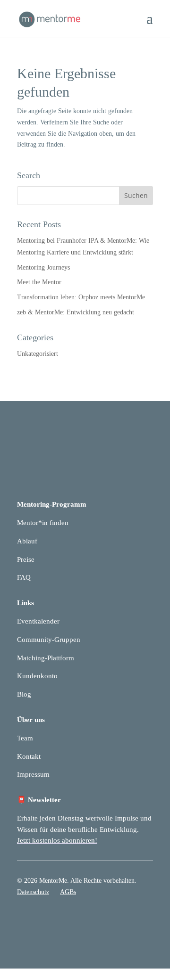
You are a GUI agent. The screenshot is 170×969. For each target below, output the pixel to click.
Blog (24, 694)
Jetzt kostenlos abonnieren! (57, 840)
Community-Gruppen (48, 639)
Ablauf (27, 541)
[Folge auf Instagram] (145, 919)
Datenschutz (33, 891)
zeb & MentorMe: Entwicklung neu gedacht (75, 312)
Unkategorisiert (37, 353)
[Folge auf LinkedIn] (126, 919)
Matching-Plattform (45, 658)
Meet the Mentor (39, 282)
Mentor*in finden (42, 522)
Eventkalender (38, 621)
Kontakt (29, 756)
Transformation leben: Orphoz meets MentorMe (81, 297)
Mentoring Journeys (43, 267)
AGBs (68, 891)
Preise (25, 559)
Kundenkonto (37, 676)
